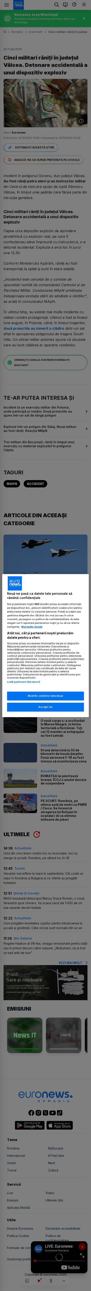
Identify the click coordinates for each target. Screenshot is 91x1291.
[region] (45, 645)
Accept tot (45, 706)
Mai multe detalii (31, 626)
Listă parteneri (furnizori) (23, 681)
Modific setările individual (45, 695)
